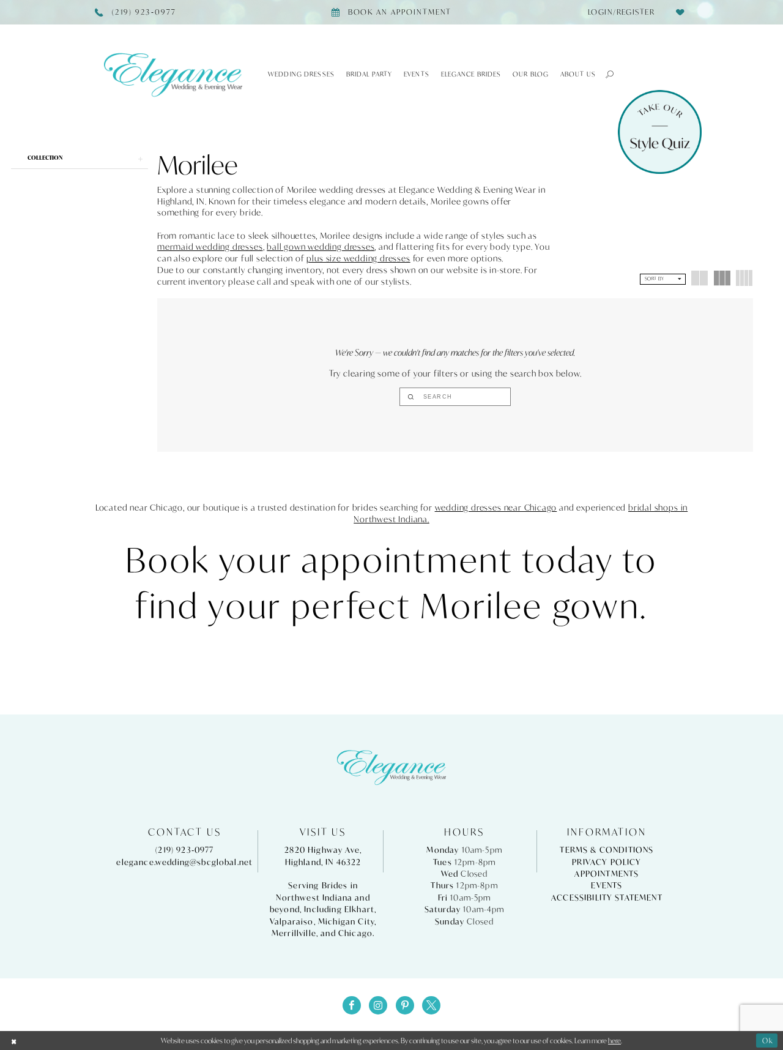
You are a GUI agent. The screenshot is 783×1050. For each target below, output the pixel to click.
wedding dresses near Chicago (496, 507)
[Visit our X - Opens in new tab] (431, 1005)
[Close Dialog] (14, 1041)
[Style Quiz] (660, 132)
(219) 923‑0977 (184, 850)
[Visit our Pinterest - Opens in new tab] (405, 1005)
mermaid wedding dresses (210, 246)
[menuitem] (617, 12)
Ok (767, 1040)
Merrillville (294, 933)
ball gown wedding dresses (320, 246)
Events (606, 885)
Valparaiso (292, 922)
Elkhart (359, 909)
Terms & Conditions (606, 850)
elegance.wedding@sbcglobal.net (184, 862)
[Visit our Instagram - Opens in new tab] (378, 1005)
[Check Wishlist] (680, 12)
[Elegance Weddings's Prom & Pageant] (173, 74)
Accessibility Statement (606, 898)
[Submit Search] (410, 397)
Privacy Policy (606, 862)
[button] (605, 74)
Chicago (355, 933)
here (614, 1040)
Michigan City (346, 922)
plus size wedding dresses (358, 258)
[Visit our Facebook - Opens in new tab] (352, 1005)
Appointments (606, 874)
